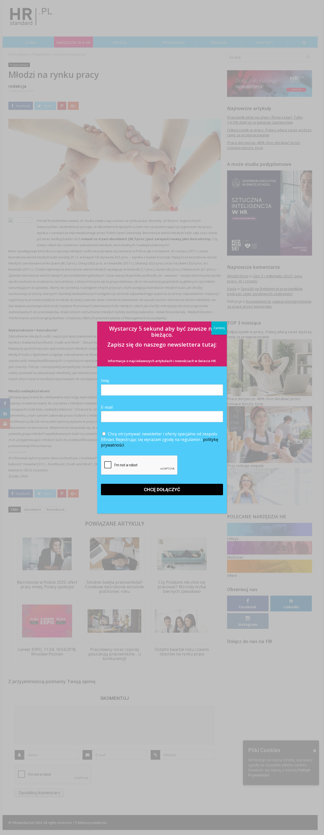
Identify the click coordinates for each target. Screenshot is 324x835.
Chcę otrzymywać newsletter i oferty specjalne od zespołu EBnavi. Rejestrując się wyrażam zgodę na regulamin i (159, 439)
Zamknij (219, 328)
